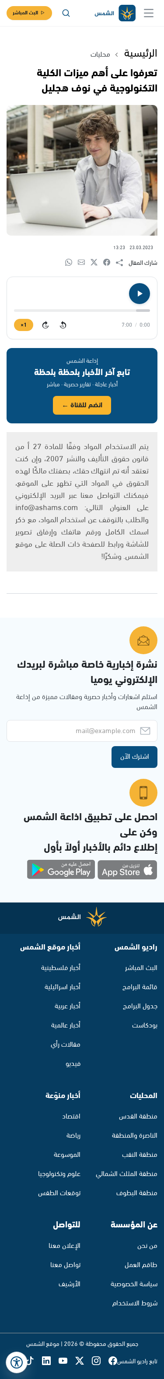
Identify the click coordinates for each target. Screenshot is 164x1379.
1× (24, 325)
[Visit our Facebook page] (112, 1361)
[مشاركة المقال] (122, 263)
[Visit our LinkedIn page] (50, 1361)
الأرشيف (69, 1284)
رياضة (73, 1136)
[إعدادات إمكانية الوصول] (16, 1362)
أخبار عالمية (65, 1026)
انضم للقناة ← (82, 405)
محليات (100, 55)
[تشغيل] (139, 293)
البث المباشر (25, 13)
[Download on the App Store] (127, 870)
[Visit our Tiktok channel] (33, 1361)
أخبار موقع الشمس (50, 947)
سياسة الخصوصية (134, 1284)
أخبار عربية (67, 1006)
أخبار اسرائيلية (62, 987)
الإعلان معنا (64, 1246)
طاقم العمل (141, 1265)
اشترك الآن (134, 757)
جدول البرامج (140, 1006)
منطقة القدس (138, 1117)
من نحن (147, 1246)
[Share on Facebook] (109, 263)
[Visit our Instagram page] (100, 1361)
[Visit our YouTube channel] (67, 1361)
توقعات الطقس (59, 1193)
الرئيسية (140, 53)
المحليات (143, 1096)
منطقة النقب (139, 1155)
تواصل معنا (65, 1265)
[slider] (82, 310)
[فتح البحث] (66, 13)
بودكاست (144, 1026)
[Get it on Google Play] (61, 870)
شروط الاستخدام (134, 1303)
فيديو (73, 1064)
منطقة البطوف (136, 1193)
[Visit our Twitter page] (83, 1361)
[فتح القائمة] (148, 13)
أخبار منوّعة (62, 1096)
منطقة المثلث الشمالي (126, 1174)
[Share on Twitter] (97, 263)
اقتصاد (71, 1117)
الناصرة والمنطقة (134, 1136)
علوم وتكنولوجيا (59, 1174)
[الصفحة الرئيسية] (115, 13)
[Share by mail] (84, 263)
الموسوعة (67, 1155)
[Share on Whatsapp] (71, 263)
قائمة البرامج (139, 987)
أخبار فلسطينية (60, 968)
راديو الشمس (136, 947)
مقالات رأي (65, 1045)
